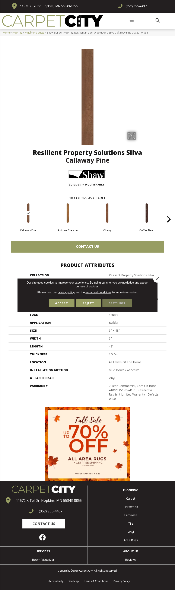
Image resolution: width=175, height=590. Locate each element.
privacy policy (66, 292)
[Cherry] (107, 213)
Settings (117, 303)
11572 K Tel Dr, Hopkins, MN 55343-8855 (49, 6)
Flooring (17, 32)
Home (6, 32)
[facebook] (42, 537)
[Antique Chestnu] (68, 213)
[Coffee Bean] (146, 213)
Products (38, 32)
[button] (43, 523)
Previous (6, 213)
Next (168, 213)
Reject (88, 303)
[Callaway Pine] (28, 213)
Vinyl (28, 32)
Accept (61, 303)
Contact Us (87, 246)
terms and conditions (98, 292)
